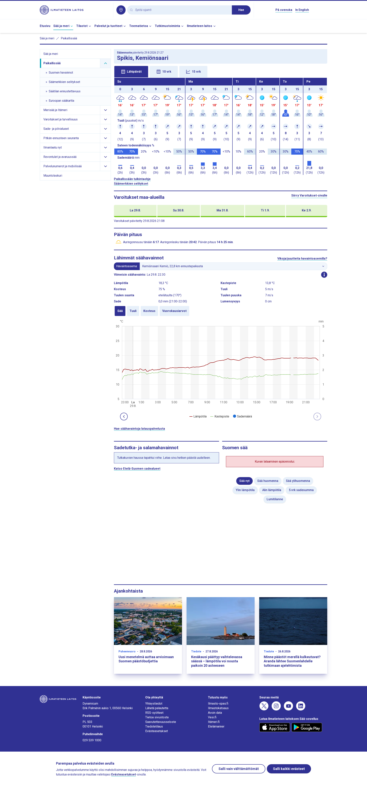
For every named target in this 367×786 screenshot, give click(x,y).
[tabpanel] (220, 126)
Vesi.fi (212, 717)
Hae (241, 10)
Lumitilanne (275, 499)
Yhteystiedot (153, 703)
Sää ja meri (61, 26)
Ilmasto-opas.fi (218, 703)
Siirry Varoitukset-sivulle (309, 195)
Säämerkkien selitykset (131, 183)
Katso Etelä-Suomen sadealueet (137, 468)
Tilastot (82, 26)
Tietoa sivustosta (157, 717)
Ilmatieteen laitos (199, 26)
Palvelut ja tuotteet (108, 26)
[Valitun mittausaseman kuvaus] (324, 275)
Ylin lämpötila (245, 490)
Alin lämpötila (271, 490)
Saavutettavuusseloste (160, 722)
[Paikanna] (121, 10)
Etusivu (45, 26)
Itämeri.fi (214, 722)
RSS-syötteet (154, 713)
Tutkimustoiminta (167, 26)
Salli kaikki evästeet (289, 769)
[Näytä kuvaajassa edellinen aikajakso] (124, 416)
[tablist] (220, 71)
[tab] (131, 71)
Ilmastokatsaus (218, 708)
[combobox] (182, 10)
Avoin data (215, 713)
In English (302, 10)
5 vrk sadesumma (301, 490)
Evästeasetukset (156, 731)
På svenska (283, 10)
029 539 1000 (92, 740)
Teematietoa (138, 26)
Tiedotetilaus (154, 726)
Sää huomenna (267, 481)
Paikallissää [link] (69, 38)
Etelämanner (216, 726)
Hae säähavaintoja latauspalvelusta (139, 428)
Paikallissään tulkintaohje (132, 179)
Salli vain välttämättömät (238, 769)
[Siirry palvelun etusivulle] (75, 10)
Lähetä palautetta (156, 708)
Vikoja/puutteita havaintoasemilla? (302, 258)
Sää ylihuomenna (298, 481)
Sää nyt (244, 481)
